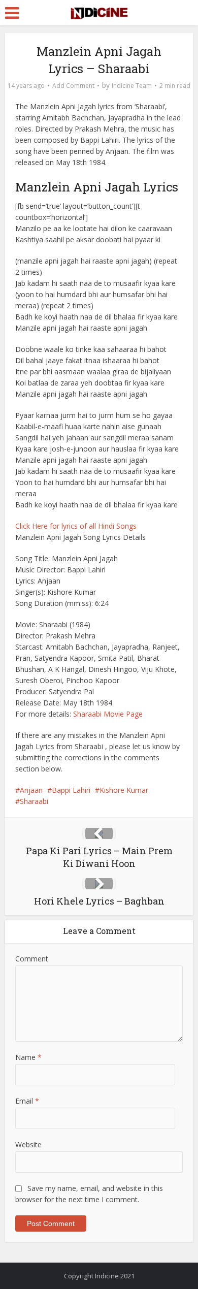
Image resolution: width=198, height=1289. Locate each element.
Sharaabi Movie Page (108, 714)
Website (28, 1144)
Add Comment (73, 85)
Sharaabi (34, 801)
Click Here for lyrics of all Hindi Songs (76, 526)
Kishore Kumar (124, 790)
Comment (31, 958)
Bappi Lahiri (71, 790)
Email (27, 1101)
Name (28, 1057)
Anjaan (31, 790)
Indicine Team (132, 85)
